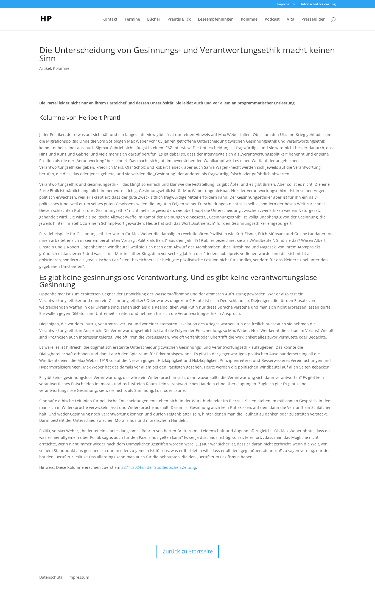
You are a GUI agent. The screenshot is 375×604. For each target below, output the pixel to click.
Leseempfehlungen (216, 19)
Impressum (286, 4)
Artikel (45, 68)
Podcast (272, 19)
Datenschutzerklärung (318, 4)
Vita (290, 19)
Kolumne (249, 19)
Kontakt (109, 19)
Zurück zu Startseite (188, 551)
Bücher (153, 19)
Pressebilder (313, 19)
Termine (132, 19)
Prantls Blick (179, 19)
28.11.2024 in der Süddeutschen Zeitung (158, 467)
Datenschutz (50, 577)
